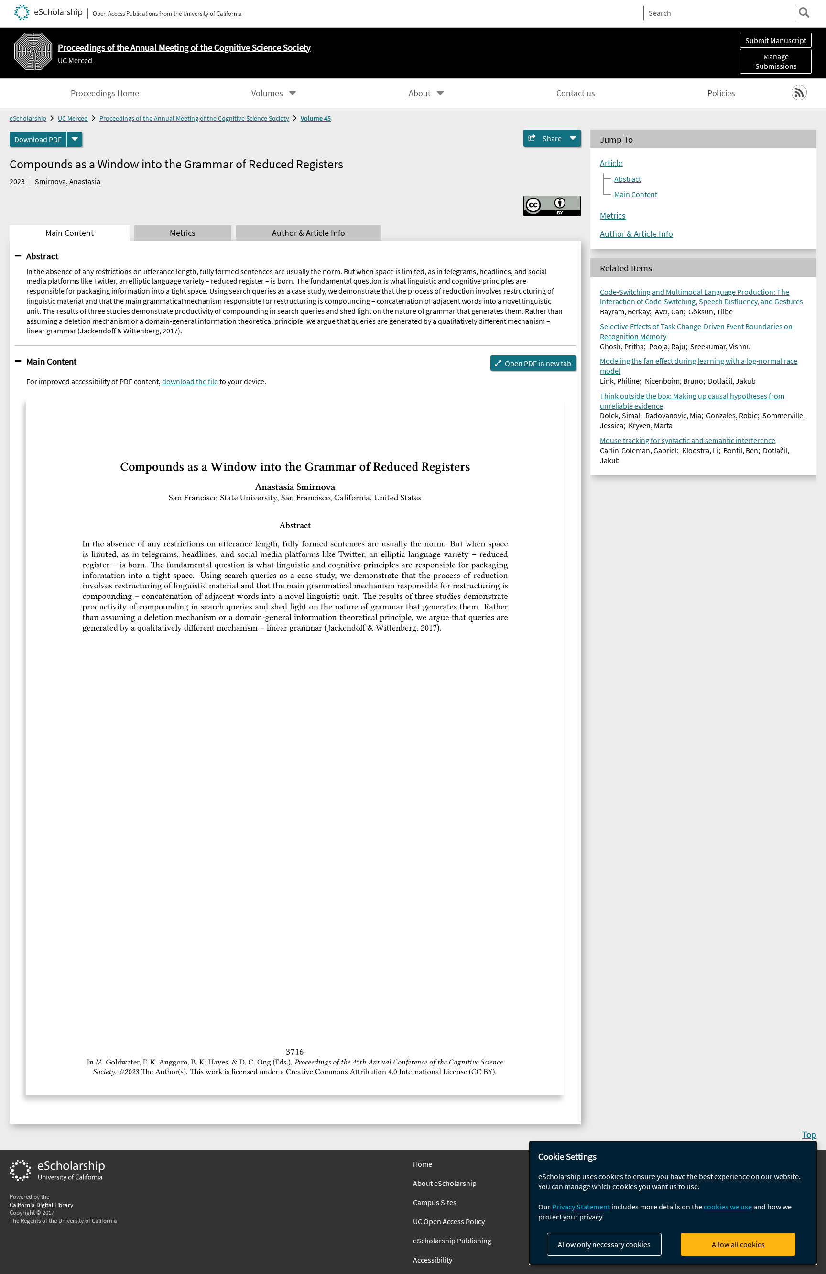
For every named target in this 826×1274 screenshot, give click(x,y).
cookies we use (728, 1206)
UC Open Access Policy (449, 1221)
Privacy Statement (581, 1206)
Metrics (613, 215)
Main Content (51, 361)
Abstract (42, 256)
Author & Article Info (636, 234)
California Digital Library (41, 1204)
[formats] (74, 139)
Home (422, 1164)
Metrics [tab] (183, 233)
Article (611, 163)
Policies (721, 93)
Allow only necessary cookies (604, 1244)
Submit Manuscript (775, 40)
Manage (776, 61)
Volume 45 (316, 118)
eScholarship (28, 118)
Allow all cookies (738, 1244)
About (420, 93)
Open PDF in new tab (538, 363)
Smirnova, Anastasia (67, 181)
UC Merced (75, 60)
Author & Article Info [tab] (308, 233)
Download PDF (38, 139)
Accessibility (432, 1259)
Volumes (267, 93)
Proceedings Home (105, 93)
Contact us (575, 93)
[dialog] (673, 1202)
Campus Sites (434, 1202)
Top (809, 1134)
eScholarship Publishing (452, 1240)
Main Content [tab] (69, 233)
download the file (190, 381)
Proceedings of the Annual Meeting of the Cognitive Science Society (194, 118)
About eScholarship (445, 1183)
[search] (804, 12)
